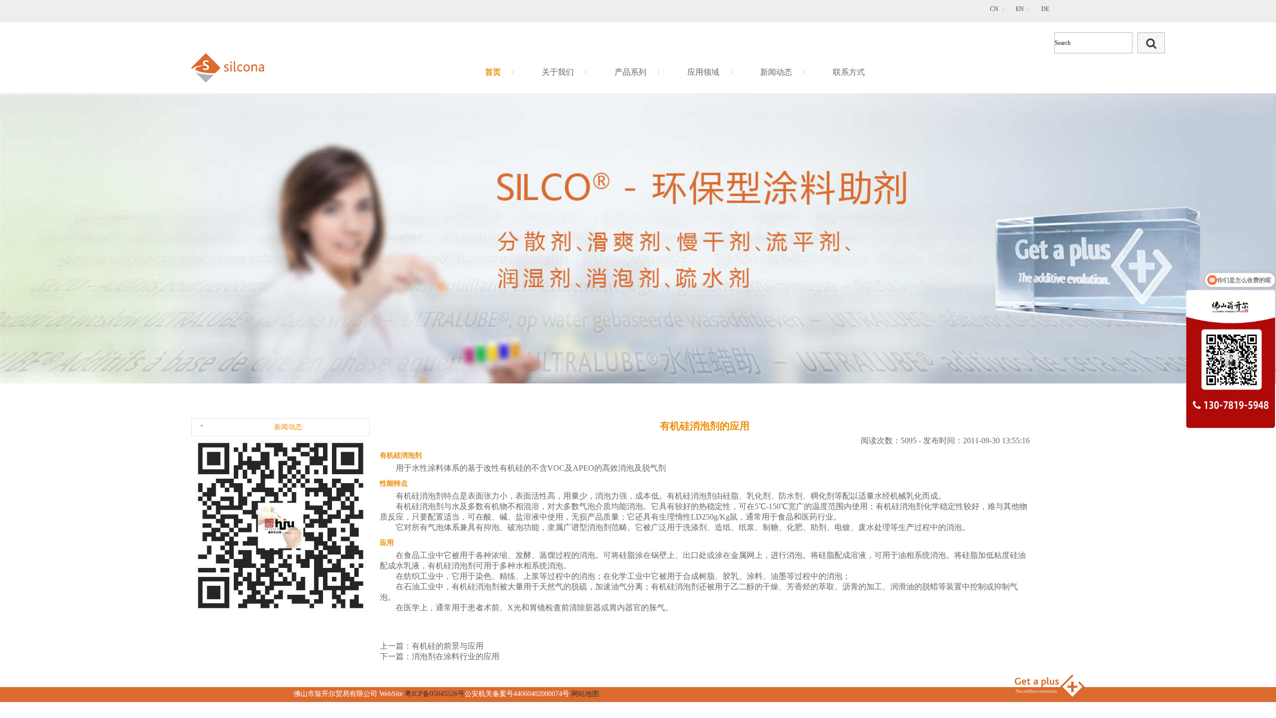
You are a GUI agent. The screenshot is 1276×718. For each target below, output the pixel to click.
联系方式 (849, 72)
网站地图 (585, 694)
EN (1020, 8)
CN (994, 8)
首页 (493, 72)
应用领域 (703, 72)
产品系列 (630, 72)
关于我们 (558, 72)
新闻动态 (776, 72)
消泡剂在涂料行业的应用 (455, 656)
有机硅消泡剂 (420, 496)
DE (1045, 8)
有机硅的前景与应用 (447, 646)
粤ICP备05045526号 (435, 694)
